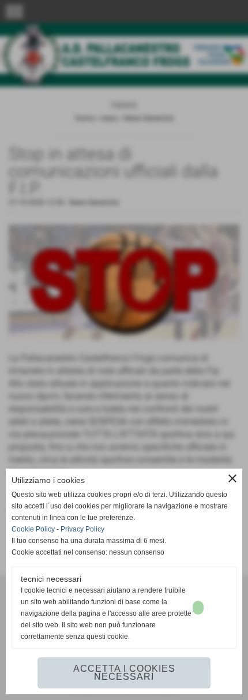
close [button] (232, 478)
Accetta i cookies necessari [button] (124, 673)
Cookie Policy (33, 529)
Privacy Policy (82, 529)
